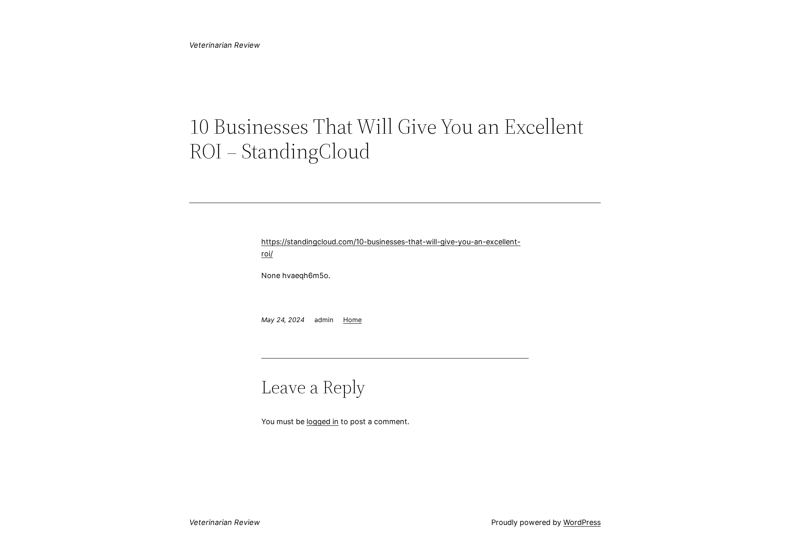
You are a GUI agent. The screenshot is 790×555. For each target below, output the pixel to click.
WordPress (582, 522)
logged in (323, 421)
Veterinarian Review (224, 45)
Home (352, 320)
